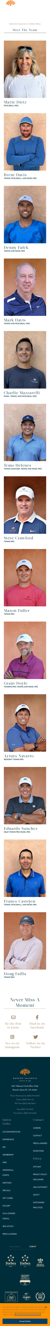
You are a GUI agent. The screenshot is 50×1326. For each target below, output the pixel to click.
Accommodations (11, 1132)
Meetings (7, 1183)
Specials (6, 1190)
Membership (8, 1155)
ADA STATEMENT (40, 1187)
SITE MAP (37, 1167)
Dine (5, 1162)
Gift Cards (8, 1198)
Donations (38, 1151)
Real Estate (8, 1226)
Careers (37, 1128)
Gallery (6, 1206)
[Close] (46, 1307)
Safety (36, 1195)
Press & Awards (10, 1234)
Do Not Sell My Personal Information (27, 1314)
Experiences (8, 1139)
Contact (37, 1135)
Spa (4, 1147)
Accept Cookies (25, 1321)
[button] (42, 2)
